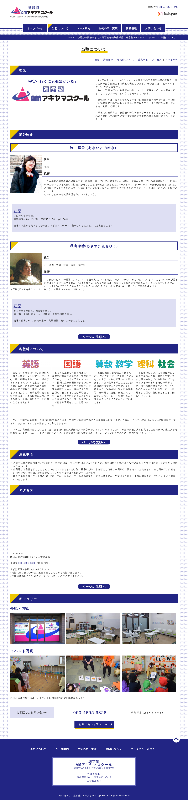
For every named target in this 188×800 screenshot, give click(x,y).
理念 (97, 59)
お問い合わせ (153, 28)
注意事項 (143, 59)
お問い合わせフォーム (93, 724)
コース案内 (83, 28)
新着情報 (131, 28)
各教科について (125, 59)
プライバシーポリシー (144, 749)
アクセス (157, 59)
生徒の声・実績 (108, 28)
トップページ (35, 28)
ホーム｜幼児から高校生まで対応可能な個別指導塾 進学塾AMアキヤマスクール (112, 37)
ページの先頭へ (94, 336)
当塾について (60, 28)
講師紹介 (108, 59)
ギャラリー (172, 59)
